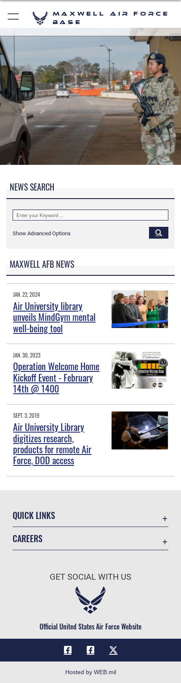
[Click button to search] (158, 232)
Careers (28, 538)
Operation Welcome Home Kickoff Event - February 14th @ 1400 (56, 377)
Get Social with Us (90, 577)
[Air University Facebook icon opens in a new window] (90, 650)
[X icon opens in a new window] (113, 650)
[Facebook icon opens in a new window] (67, 650)
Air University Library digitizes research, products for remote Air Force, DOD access (52, 443)
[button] (13, 18)
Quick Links (34, 515)
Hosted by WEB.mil (90, 672)
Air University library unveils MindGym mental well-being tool (54, 317)
